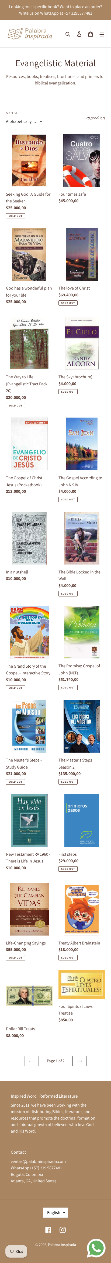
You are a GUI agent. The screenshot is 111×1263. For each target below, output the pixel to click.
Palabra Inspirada (62, 1244)
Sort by (11, 113)
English (53, 1212)
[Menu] (101, 34)
